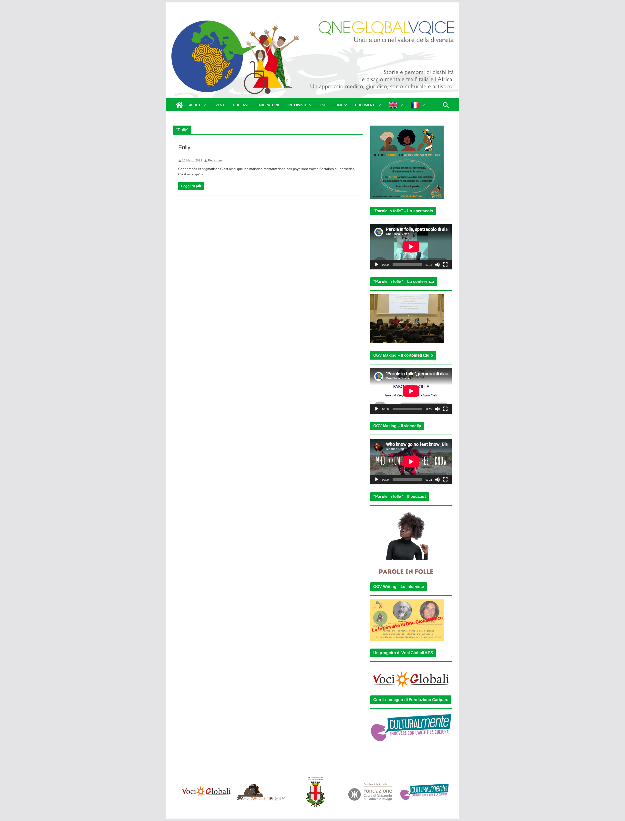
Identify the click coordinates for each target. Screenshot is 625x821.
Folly (184, 147)
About (194, 105)
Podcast (241, 105)
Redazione (215, 160)
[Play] (376, 264)
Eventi (219, 105)
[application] (411, 246)
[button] (203, 105)
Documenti (365, 105)
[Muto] (437, 264)
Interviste (297, 105)
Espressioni (331, 105)
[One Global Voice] (179, 105)
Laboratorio (269, 105)
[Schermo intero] (445, 264)
